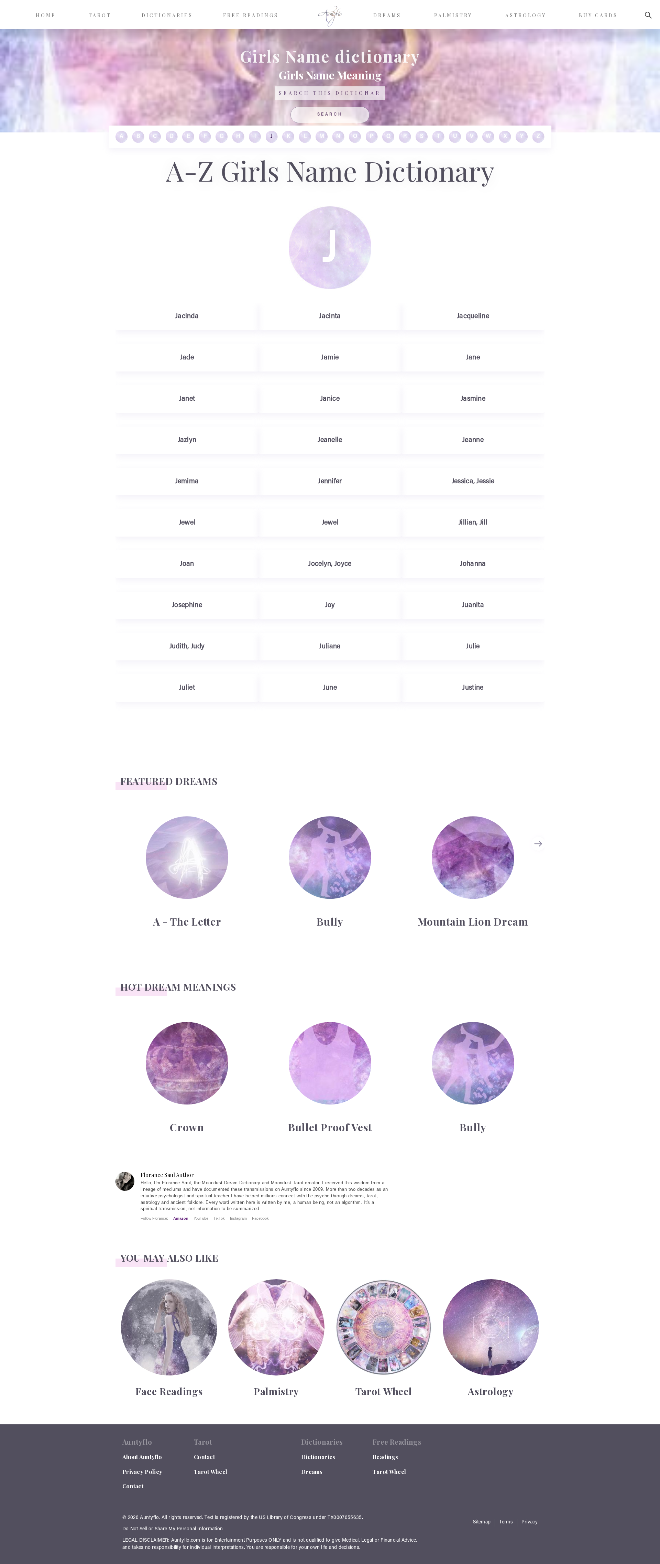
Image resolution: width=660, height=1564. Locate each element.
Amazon (180, 1218)
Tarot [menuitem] (100, 15)
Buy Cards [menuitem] (598, 15)
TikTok (219, 1218)
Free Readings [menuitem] (250, 15)
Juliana (330, 646)
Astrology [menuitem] (525, 15)
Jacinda (187, 316)
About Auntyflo (142, 1456)
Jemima (187, 481)
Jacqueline (473, 316)
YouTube (201, 1218)
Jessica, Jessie (473, 481)
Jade (187, 357)
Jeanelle (330, 440)
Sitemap (482, 1522)
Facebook (260, 1218)
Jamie (330, 357)
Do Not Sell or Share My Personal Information (172, 1529)
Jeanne (473, 440)
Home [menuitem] (46, 15)
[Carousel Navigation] (539, 871)
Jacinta (330, 316)
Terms (506, 1522)
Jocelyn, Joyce (329, 564)
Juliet (187, 687)
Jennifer (330, 481)
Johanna (473, 564)
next (539, 843)
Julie (473, 646)
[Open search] (648, 15)
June (330, 687)
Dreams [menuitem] (387, 15)
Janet (187, 399)
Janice (330, 399)
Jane (473, 357)
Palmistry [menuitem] (453, 15)
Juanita (473, 605)
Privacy (529, 1522)
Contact (132, 1486)
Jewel (187, 522)
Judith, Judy (187, 646)
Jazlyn (187, 440)
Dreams (312, 1471)
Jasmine (473, 399)
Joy (330, 605)
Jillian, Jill (473, 522)
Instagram (238, 1218)
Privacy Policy (142, 1471)
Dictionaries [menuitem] (167, 15)
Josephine (187, 605)
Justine (472, 687)
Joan (187, 564)
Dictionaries (318, 1456)
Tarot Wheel (210, 1471)
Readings (385, 1456)
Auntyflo (149, 1518)
